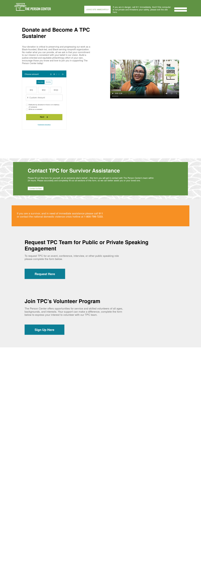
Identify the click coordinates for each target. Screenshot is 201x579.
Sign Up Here (44, 329)
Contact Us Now (36, 188)
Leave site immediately (97, 9)
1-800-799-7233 (93, 216)
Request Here (45, 274)
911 (101, 213)
